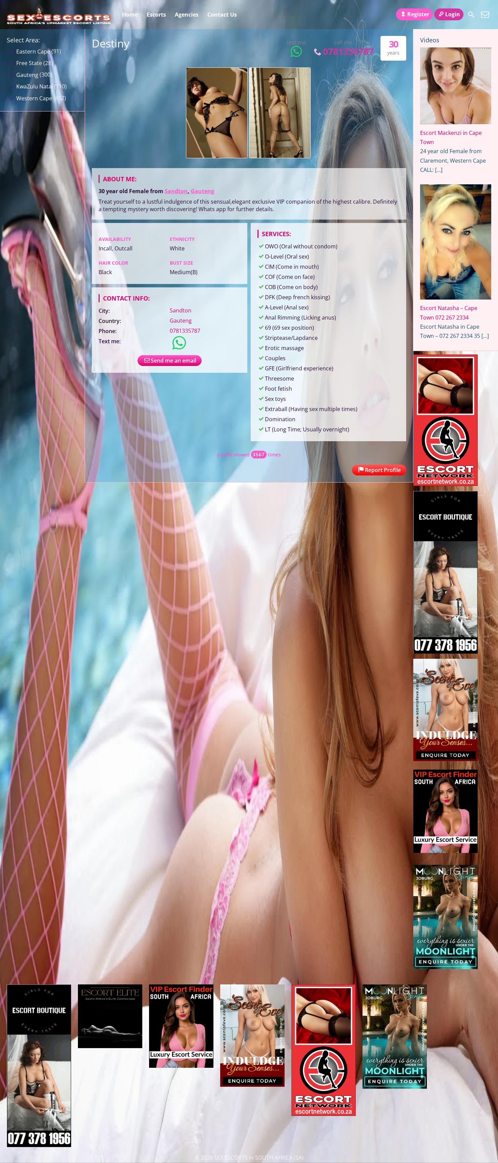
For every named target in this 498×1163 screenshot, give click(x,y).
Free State (29, 63)
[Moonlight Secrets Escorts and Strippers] (445, 967)
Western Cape (34, 98)
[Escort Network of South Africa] (445, 484)
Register (418, 14)
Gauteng (202, 191)
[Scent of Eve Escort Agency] (445, 759)
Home (130, 14)
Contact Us (222, 14)
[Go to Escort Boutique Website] (445, 651)
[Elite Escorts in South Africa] (110, 1046)
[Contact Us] (485, 14)
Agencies (187, 14)
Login (452, 14)
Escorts (156, 14)
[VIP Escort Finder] (445, 851)
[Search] (471, 14)
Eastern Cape (33, 51)
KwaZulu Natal (34, 86)
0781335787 (348, 51)
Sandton (176, 191)
